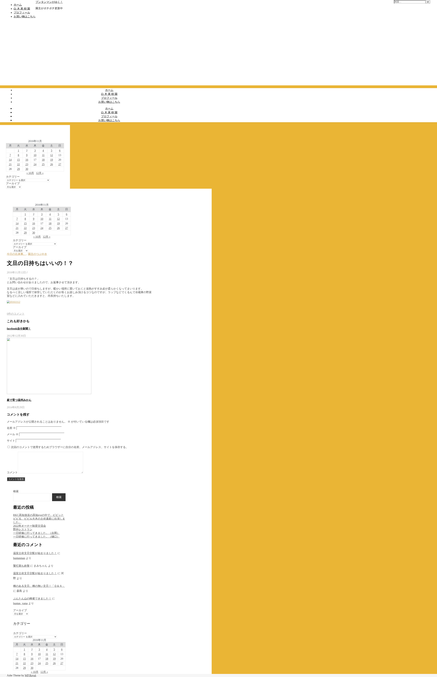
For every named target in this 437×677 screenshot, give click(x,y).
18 (43, 159)
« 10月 (30, 173)
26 (51, 164)
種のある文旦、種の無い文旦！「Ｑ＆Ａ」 (39, 585)
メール (12, 434)
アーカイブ (13, 183)
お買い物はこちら (25, 16)
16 (26, 159)
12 (51, 155)
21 (10, 164)
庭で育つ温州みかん (19, 400)
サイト (11, 440)
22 (18, 164)
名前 (11, 428)
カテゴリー (13, 176)
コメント (12, 472)
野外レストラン (22, 529)
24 (35, 164)
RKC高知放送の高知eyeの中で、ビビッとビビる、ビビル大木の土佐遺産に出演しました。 (39, 519)
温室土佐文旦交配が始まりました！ (35, 553)
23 (26, 164)
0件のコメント (16, 313)
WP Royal (30, 675)
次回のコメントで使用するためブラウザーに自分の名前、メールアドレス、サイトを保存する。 (69, 447)
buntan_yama (20, 603)
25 (43, 164)
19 (51, 159)
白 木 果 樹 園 (22, 8)
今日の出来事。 (16, 254)
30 (26, 168)
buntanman (19, 558)
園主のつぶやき (37, 254)
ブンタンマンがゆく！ (49, 2)
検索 (16, 491)
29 (18, 168)
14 (10, 159)
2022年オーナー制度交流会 (29, 525)
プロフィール (22, 12)
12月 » (40, 173)
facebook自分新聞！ (19, 328)
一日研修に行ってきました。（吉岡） (36, 533)
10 (35, 155)
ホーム (18, 4)
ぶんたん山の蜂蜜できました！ (32, 598)
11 (43, 155)
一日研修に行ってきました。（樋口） (36, 536)
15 (18, 159)
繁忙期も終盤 (21, 565)
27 (59, 164)
